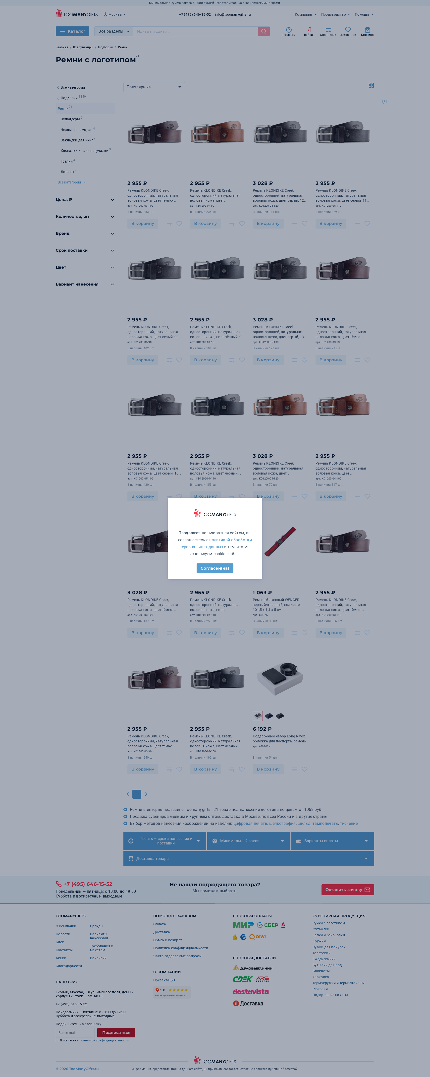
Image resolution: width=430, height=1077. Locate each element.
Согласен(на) (215, 568)
